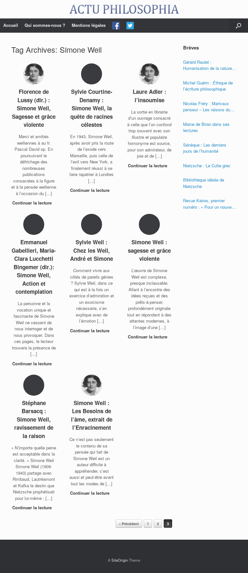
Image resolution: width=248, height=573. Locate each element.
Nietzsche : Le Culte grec (207, 165)
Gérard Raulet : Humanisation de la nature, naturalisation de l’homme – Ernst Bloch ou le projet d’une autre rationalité (208, 65)
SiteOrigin (119, 560)
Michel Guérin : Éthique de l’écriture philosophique (208, 86)
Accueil (10, 25)
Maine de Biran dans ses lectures (206, 127)
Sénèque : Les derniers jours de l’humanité (204, 148)
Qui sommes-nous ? (45, 25)
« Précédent (129, 523)
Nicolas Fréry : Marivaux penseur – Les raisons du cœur (206, 106)
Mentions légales (89, 25)
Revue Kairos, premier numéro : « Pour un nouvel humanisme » (207, 203)
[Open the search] (238, 25)
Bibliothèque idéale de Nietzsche (203, 183)
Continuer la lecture (32, 203)
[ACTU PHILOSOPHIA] (124, 9)
